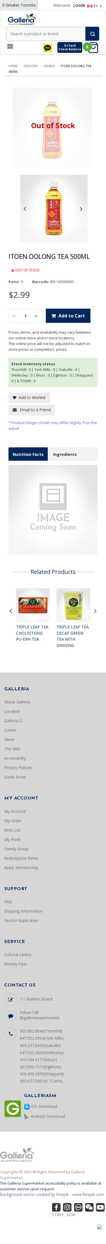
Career (10, 730)
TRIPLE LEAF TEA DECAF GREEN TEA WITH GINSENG (73, 636)
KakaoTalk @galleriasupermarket (40, 1015)
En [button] (96, 5)
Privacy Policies (18, 767)
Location (12, 711)
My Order (12, 820)
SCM (70, 1214)
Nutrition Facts (28, 454)
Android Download (47, 1116)
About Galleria (17, 702)
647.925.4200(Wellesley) (42, 1052)
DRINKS (49, 66)
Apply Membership (21, 867)
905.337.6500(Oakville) (40, 1045)
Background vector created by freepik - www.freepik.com (52, 1194)
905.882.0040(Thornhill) (41, 1031)
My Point (12, 839)
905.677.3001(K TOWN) (41, 1081)
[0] (94, 47)
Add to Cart (72, 316)
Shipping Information (23, 911)
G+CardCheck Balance (70, 47)
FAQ (8, 901)
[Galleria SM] (22, 19)
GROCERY (30, 66)
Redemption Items (21, 858)
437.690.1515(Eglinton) (40, 1066)
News (9, 739)
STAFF (58, 1214)
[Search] (92, 34)
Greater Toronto (21, 5)
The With (12, 748)
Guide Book (15, 777)
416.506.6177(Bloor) (38, 1059)
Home (13, 66)
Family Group (16, 849)
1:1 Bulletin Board (36, 999)
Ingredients (65, 454)
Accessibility (15, 758)
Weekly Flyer (15, 964)
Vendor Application (21, 920)
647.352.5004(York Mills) (42, 1038)
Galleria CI (13, 720)
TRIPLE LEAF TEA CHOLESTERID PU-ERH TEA (32, 633)
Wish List (12, 830)
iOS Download (43, 1106)
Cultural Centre (17, 954)
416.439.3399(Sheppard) (42, 1074)
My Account (15, 811)
